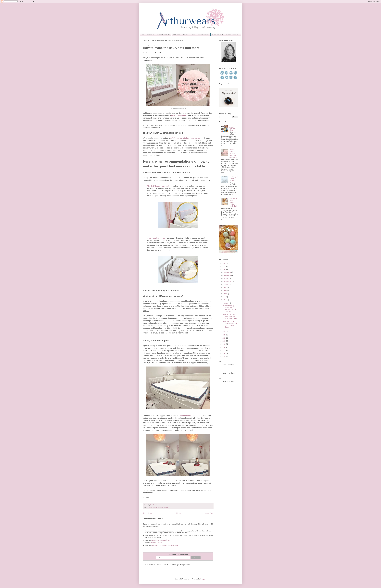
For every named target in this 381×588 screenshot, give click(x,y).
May (225, 294)
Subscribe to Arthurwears (178, 554)
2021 (224, 338)
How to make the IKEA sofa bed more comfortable (233, 153)
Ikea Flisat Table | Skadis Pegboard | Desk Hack (233, 202)
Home (142, 34)
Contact (193, 34)
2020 (224, 341)
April (225, 297)
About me (185, 34)
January (227, 303)
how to (155, 507)
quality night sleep (178, 115)
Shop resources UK (217, 34)
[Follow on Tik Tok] (222, 74)
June (225, 291)
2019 (224, 344)
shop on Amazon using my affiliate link (164, 545)
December (227, 272)
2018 (224, 347)
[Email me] (231, 79)
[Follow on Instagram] (227, 74)
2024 (224, 269)
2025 (224, 266)
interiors (160, 507)
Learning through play (163, 34)
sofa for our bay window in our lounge (185, 138)
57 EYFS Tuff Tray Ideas (232, 128)
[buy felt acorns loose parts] (228, 252)
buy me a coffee (156, 543)
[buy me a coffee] (228, 106)
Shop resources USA (232, 34)
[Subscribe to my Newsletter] (235, 79)
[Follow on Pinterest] (235, 74)
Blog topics (150, 34)
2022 (224, 335)
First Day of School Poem (233, 179)
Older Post (209, 513)
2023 (224, 332)
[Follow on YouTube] (227, 79)
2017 (224, 350)
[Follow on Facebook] (231, 74)
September (228, 281)
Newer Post (147, 513)
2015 (224, 356)
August (226, 284)
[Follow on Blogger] (222, 79)
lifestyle (166, 507)
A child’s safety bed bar (156, 238)
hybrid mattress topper (188, 416)
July (225, 287)
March (226, 300)
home (150, 507)
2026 (224, 263)
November (227, 275)
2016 (224, 353)
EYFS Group (176, 34)
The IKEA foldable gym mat (158, 186)
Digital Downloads (203, 34)
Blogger (203, 579)
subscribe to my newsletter (160, 540)
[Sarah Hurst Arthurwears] (228, 61)
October (226, 278)
